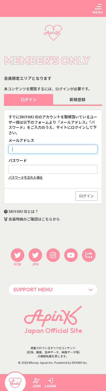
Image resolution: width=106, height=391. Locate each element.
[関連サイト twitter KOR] (17, 255)
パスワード (17, 160)
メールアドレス (21, 140)
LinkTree (89, 255)
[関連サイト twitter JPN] (35, 255)
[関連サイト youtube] (71, 255)
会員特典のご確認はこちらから (34, 219)
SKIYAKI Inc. (80, 362)
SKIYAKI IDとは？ (23, 211)
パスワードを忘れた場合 (25, 177)
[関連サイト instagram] (53, 255)
